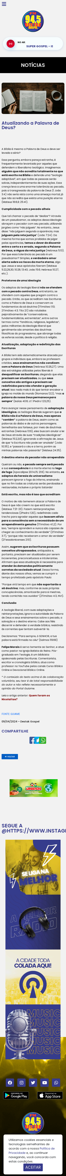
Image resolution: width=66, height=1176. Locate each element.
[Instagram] (21, 1082)
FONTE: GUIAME (11, 714)
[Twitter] (33, 1082)
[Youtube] (44, 1082)
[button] (10, 756)
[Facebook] (10, 1082)
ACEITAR (33, 1167)
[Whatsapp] (56, 1082)
